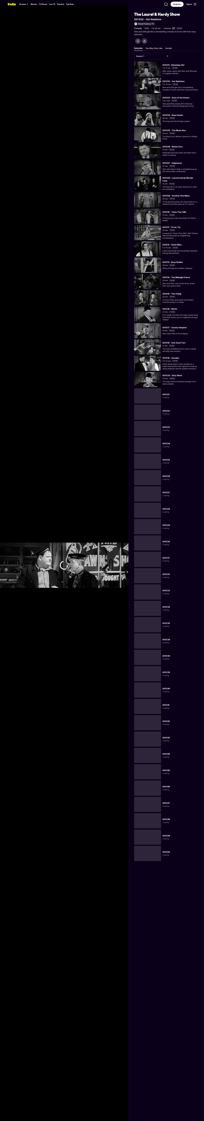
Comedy (138, 28)
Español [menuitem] (60, 4)
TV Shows (43, 4)
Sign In (189, 4)
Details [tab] (168, 48)
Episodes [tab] (138, 48)
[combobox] (152, 56)
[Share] (144, 41)
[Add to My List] (138, 41)
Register (177, 4)
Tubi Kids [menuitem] (70, 4)
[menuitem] (24, 4)
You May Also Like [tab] (153, 48)
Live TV (52, 4)
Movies (34, 4)
